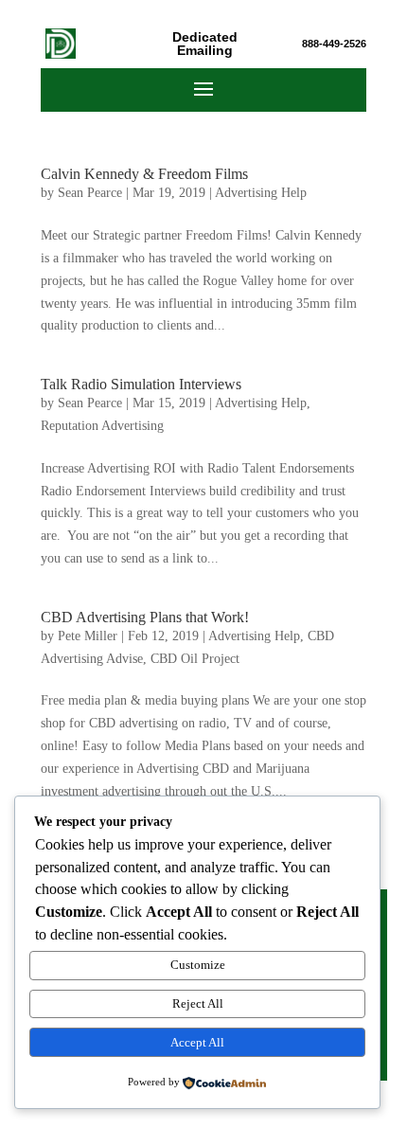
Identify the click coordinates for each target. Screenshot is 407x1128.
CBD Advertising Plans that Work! (145, 617)
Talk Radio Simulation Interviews (141, 384)
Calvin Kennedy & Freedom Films (144, 174)
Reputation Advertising (102, 426)
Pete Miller (87, 636)
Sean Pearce (90, 193)
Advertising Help (261, 193)
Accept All (197, 1042)
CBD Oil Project (194, 659)
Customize (197, 965)
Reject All (197, 1003)
